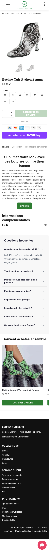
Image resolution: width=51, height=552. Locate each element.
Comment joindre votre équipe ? (19, 325)
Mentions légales (9, 515)
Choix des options (23, 402)
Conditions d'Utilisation (12, 511)
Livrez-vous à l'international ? (18, 316)
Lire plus (24, 205)
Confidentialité (8, 519)
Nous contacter (9, 487)
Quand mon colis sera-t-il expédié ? (21, 249)
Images (5, 146)
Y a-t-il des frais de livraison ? (18, 271)
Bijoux (5, 450)
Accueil (5, 13)
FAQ (4, 491)
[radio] (5, 94)
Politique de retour (10, 479)
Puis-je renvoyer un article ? (17, 290)
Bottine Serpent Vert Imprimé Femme (20, 390)
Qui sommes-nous (10, 503)
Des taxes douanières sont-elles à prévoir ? (20, 281)
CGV (4, 507)
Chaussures (14, 13)
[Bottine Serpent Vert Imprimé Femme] (22, 366)
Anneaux (6, 454)
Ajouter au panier (31, 113)
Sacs (4, 462)
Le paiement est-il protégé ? (17, 299)
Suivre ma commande (12, 475)
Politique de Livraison (11, 483)
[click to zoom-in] (24, 39)
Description (17, 146)
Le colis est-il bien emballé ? (18, 308)
